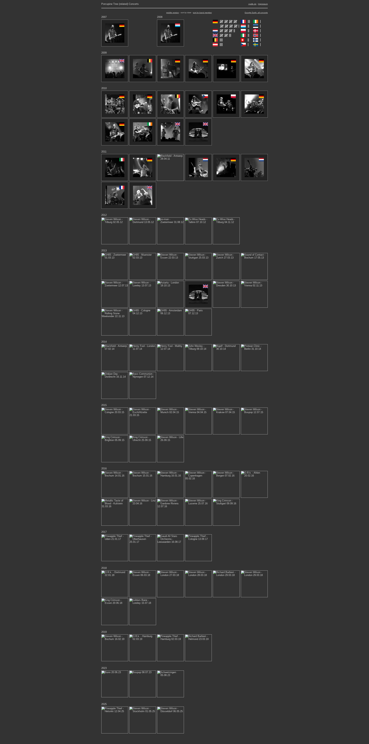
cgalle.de (252, 4)
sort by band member (202, 13)
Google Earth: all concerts (256, 13)
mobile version (172, 13)
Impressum (263, 4)
